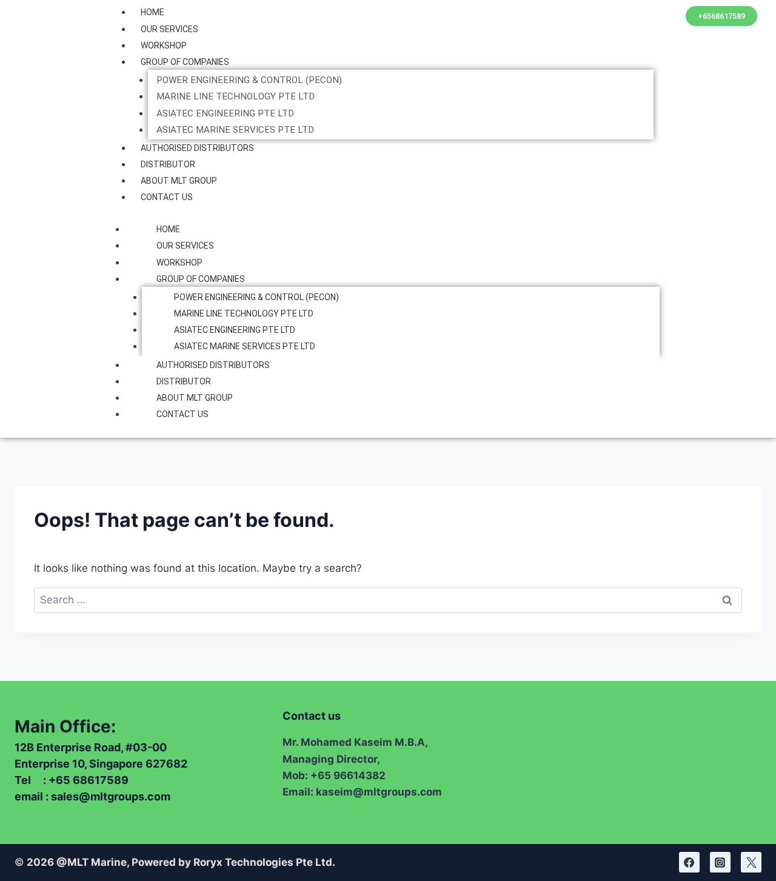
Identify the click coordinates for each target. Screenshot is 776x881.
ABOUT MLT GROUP (179, 181)
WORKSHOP (164, 45)
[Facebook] (689, 862)
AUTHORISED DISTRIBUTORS (197, 148)
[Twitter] (751, 862)
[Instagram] (720, 862)
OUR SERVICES (169, 29)
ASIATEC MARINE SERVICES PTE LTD (235, 129)
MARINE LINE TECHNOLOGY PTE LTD (235, 96)
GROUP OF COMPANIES (185, 62)
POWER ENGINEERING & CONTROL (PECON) (249, 80)
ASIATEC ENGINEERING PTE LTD (225, 113)
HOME (152, 12)
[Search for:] (388, 600)
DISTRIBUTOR (168, 164)
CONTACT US (167, 197)
